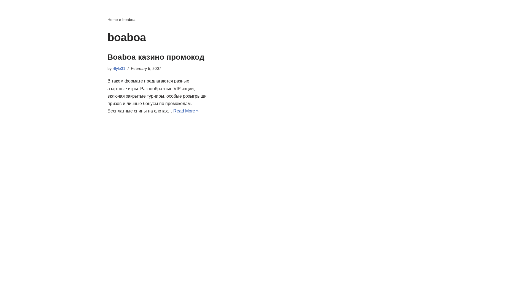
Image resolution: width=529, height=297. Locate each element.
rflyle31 (119, 68)
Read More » (186, 111)
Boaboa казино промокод (155, 57)
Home (112, 19)
